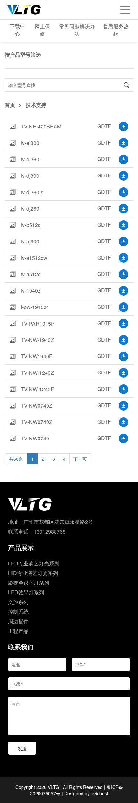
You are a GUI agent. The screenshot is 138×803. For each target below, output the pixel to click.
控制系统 (18, 611)
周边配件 (18, 621)
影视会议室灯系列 (28, 582)
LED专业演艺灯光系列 (33, 563)
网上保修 (42, 30)
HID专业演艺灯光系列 (33, 573)
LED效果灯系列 (26, 592)
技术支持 (36, 105)
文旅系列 (18, 602)
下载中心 (17, 30)
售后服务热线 (116, 30)
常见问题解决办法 (77, 30)
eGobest (99, 793)
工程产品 (18, 631)
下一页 (80, 459)
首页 (10, 105)
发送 (22, 748)
